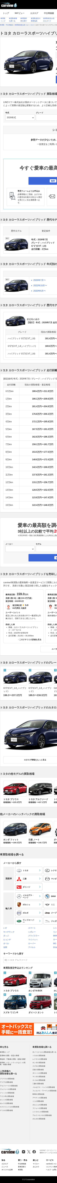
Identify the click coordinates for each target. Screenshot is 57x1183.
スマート (32, 928)
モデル (38, 544)
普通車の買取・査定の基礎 (9, 1055)
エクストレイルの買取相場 (9, 1107)
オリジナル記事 (7, 1170)
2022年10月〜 (40, 285)
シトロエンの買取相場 (40, 1112)
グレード (39, 113)
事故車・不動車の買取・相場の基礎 (12, 1059)
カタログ (34, 13)
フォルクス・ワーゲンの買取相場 (44, 1091)
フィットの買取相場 (7, 1093)
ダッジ (6, 936)
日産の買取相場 (38, 1070)
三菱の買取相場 (38, 1084)
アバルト (32, 947)
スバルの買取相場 (38, 1080)
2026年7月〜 (39, 280)
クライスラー (33, 936)
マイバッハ (33, 939)
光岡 (5, 947)
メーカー (9, 544)
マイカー (36, 1164)
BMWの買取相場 (38, 1094)
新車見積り (22, 1167)
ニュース (5, 1167)
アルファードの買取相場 (8, 1086)
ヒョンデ (7, 939)
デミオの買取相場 (6, 1110)
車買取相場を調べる (42, 1047)
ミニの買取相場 (38, 1101)
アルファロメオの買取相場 (42, 1115)
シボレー (32, 932)
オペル (6, 943)
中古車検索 (49, 13)
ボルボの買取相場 (38, 1119)
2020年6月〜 (39, 291)
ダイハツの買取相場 (39, 1073)
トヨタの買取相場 (38, 1055)
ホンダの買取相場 (38, 1063)
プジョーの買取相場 (39, 1108)
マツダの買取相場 (38, 1077)
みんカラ (36, 1167)
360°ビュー (20, 13)
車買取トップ (5, 1052)
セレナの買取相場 (6, 1103)
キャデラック (8, 932)
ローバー (32, 943)
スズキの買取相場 (38, 1066)
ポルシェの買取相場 (39, 1105)
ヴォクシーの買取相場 (8, 1089)
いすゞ (6, 928)
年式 (7, 113)
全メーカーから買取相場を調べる (44, 1052)
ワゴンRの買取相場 (7, 1096)
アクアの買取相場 (6, 1082)
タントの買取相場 (6, 1100)
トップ (6, 13)
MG (54, 943)
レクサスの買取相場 (39, 1059)
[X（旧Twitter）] (29, 1152)
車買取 (20, 1170)
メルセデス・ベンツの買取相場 (43, 1087)
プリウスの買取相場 (7, 1079)
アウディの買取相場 (39, 1098)
